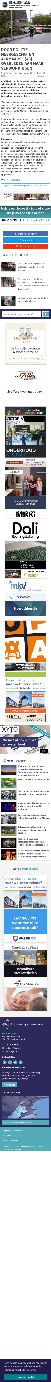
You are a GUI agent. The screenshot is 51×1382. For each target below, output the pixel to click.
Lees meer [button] (31, 1370)
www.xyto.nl (11, 1051)
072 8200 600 (12, 1044)
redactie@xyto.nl (13, 1048)
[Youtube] (15, 1062)
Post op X (27, 240)
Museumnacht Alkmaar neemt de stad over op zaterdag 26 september (33, 806)
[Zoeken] (45, 314)
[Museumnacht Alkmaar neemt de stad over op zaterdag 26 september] (9, 807)
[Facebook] (4, 1062)
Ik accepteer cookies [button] (25, 1377)
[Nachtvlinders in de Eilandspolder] (9, 783)
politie (7, 180)
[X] (10, 1062)
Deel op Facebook (27, 233)
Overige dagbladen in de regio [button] (17, 1122)
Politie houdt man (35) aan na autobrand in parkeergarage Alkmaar (31, 266)
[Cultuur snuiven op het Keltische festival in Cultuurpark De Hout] (9, 795)
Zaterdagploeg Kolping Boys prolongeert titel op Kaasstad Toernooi (32, 830)
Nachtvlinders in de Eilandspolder (34, 779)
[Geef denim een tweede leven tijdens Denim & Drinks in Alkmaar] (9, 819)
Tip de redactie (27, 246)
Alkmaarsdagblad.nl (19, 2)
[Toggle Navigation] (46, 5)
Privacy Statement (10, 1140)
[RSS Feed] (21, 1062)
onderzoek (15, 180)
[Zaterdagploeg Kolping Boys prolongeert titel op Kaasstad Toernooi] (9, 830)
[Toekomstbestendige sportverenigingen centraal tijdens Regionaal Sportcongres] (9, 842)
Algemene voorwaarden (12, 1131)
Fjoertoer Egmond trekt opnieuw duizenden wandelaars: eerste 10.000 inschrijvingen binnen (33, 854)
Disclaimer (7, 1135)
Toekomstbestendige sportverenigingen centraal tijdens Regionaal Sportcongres (33, 842)
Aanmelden (9, 1084)
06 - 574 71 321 (36, 220)
